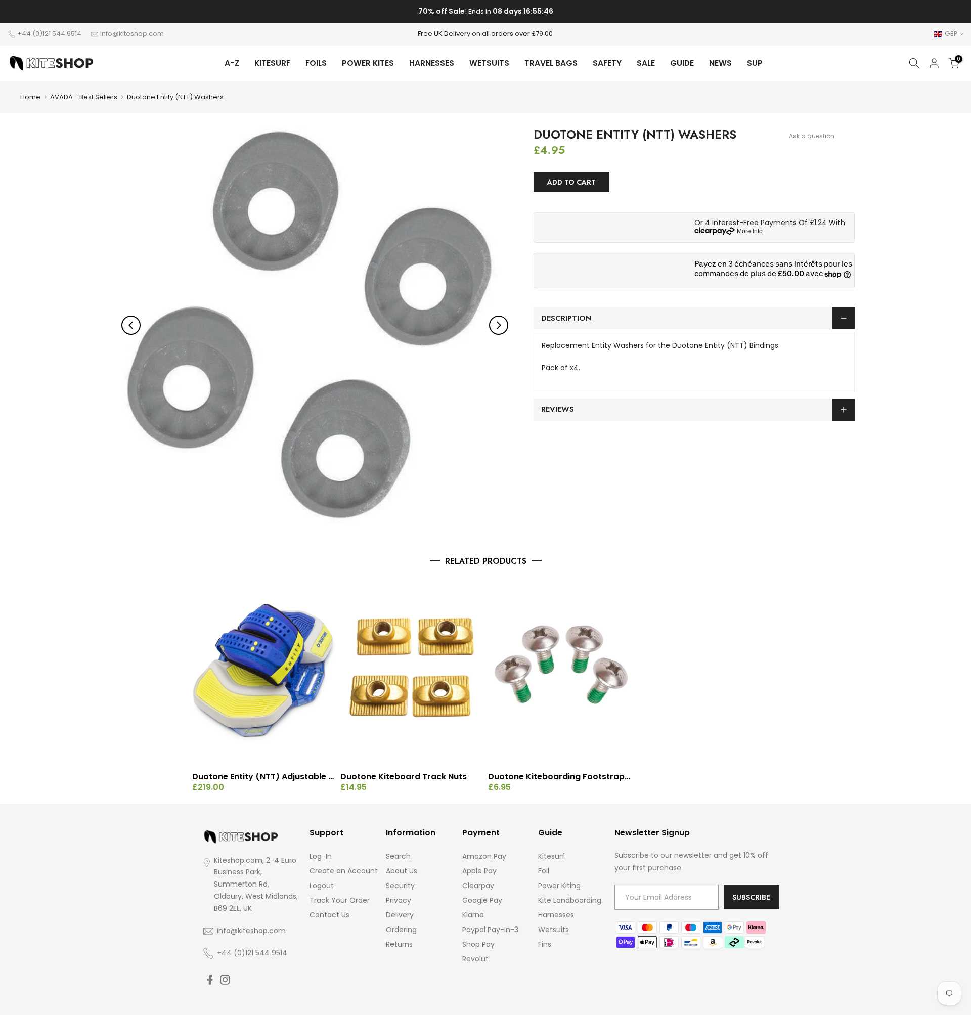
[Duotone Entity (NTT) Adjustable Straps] (263, 672)
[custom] (210, 979)
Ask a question (811, 135)
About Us (401, 871)
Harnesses (556, 915)
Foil (543, 871)
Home (30, 97)
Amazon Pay (484, 856)
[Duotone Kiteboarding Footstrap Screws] (559, 672)
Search (398, 856)
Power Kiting (559, 885)
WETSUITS (489, 63)
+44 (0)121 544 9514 (49, 33)
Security (400, 885)
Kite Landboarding (569, 900)
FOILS (316, 63)
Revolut (475, 959)
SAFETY (607, 63)
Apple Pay (479, 871)
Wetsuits (553, 929)
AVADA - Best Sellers (83, 97)
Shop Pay (478, 944)
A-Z (232, 63)
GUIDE (682, 63)
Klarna (473, 915)
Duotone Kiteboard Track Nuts (403, 777)
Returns (399, 944)
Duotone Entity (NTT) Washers (175, 97)
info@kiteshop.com (132, 33)
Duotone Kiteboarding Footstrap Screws (559, 777)
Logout (322, 885)
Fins (544, 944)
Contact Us (329, 915)
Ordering (401, 929)
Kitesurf (551, 856)
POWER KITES (368, 63)
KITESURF (272, 63)
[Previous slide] (131, 325)
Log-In (321, 856)
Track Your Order (340, 900)
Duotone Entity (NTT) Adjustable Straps (263, 777)
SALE (646, 63)
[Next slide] (498, 325)
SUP (755, 63)
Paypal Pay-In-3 (490, 929)
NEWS (720, 63)
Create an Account (344, 871)
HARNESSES (431, 63)
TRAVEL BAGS (551, 63)
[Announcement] (485, 12)
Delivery (400, 915)
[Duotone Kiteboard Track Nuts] (411, 672)
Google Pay (482, 900)
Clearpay (478, 885)
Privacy (398, 900)
